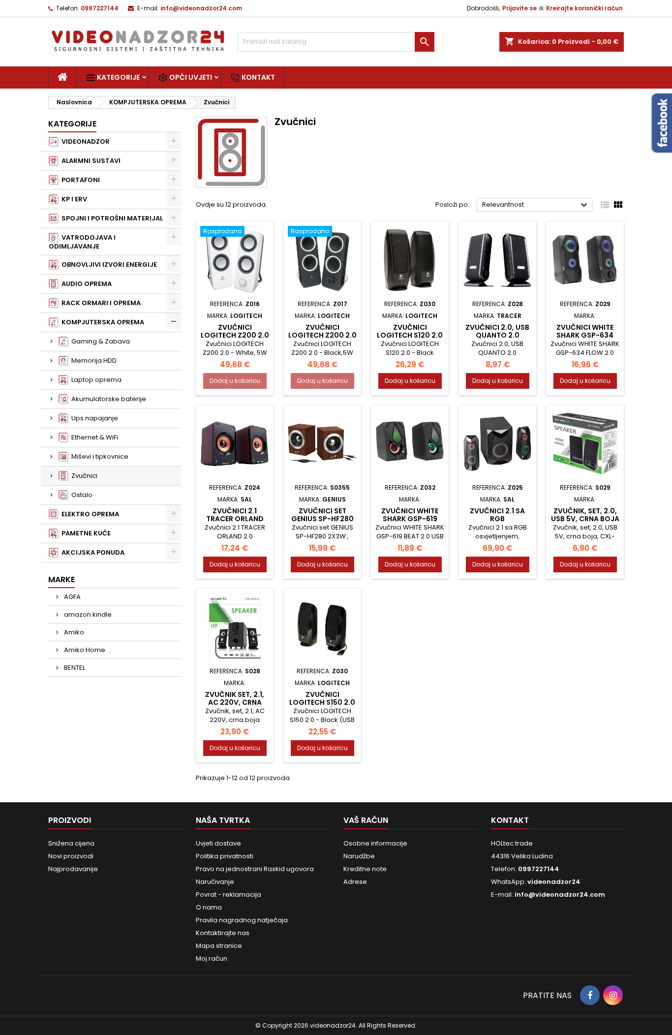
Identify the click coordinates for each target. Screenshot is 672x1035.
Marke (61, 579)
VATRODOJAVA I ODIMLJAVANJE (82, 242)
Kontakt (257, 77)
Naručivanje (215, 881)
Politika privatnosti (224, 856)
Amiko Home (83, 650)
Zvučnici (82, 475)
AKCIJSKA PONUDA (91, 552)
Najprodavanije (73, 869)
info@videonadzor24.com (201, 8)
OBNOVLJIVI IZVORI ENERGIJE (108, 264)
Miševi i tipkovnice (98, 456)
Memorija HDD (92, 360)
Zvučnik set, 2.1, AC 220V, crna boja (234, 702)
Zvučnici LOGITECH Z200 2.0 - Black (322, 335)
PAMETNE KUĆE (85, 533)
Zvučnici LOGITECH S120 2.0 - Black (410, 335)
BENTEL (73, 667)
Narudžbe (359, 856)
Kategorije (117, 77)
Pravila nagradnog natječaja (242, 920)
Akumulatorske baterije (107, 399)
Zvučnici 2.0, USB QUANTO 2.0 (497, 331)
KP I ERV (73, 199)
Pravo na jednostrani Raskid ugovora (255, 869)
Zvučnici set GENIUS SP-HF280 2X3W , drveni (322, 519)
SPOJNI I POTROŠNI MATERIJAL (111, 218)
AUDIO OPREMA (85, 283)
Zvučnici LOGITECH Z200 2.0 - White (235, 335)
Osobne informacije (375, 843)
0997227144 (100, 8)
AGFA (71, 596)
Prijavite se (519, 8)
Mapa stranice (219, 945)
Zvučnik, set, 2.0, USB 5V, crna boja (585, 515)
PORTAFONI (79, 180)
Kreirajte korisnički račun (584, 8)
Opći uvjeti (190, 77)
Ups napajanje (93, 418)
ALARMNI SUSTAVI (90, 160)
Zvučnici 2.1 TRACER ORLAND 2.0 (235, 519)
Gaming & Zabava (99, 341)
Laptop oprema (95, 379)
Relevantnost (536, 205)
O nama (209, 907)
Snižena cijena (71, 843)
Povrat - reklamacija (228, 894)
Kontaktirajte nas (222, 933)
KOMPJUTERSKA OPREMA (101, 322)
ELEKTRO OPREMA (89, 514)
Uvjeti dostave (218, 843)
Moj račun (211, 958)
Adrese (355, 881)
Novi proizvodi (70, 856)
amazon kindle (87, 614)
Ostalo (80, 495)
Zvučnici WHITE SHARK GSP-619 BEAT (409, 519)
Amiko (73, 632)
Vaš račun (365, 820)
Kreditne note (365, 869)
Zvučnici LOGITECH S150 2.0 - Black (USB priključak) (322, 706)
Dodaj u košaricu (235, 380)
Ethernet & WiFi (93, 437)
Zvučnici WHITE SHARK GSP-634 (584, 331)
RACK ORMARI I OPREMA (100, 303)
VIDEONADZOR (84, 141)
